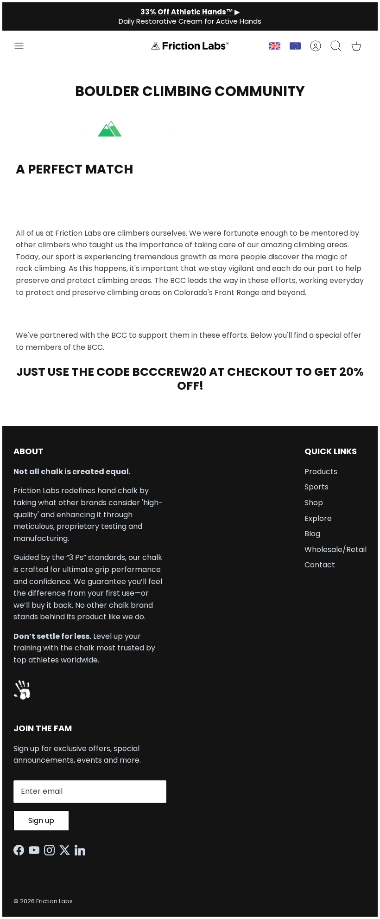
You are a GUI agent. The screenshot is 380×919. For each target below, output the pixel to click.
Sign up (41, 820)
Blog (312, 533)
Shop (313, 502)
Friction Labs (54, 901)
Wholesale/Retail (335, 549)
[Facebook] (21, 850)
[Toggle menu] (23, 45)
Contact (319, 564)
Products (320, 471)
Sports (316, 487)
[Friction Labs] (190, 45)
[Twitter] (67, 850)
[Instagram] (51, 850)
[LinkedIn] (82, 850)
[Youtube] (36, 850)
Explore (318, 518)
